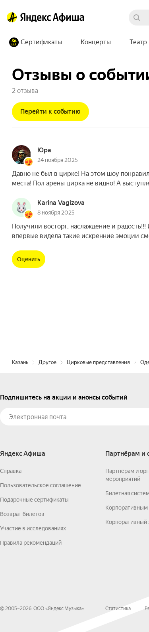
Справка (10, 471)
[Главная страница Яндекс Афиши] (12, 17)
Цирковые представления (98, 362)
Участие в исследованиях (33, 528)
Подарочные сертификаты (34, 499)
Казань (20, 362)
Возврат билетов (22, 514)
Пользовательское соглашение (40, 485)
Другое (47, 362)
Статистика (118, 608)
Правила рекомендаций (31, 542)
